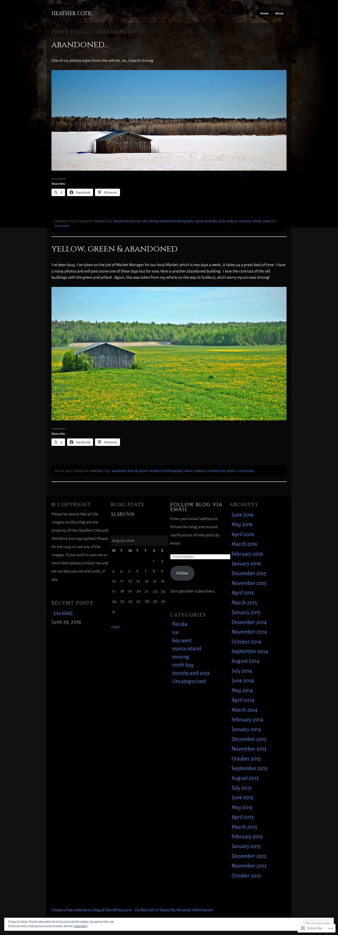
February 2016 (247, 554)
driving (153, 221)
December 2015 (249, 573)
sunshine (245, 221)
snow (221, 221)
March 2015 (244, 603)
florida (179, 624)
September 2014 (250, 651)
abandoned (120, 221)
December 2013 (249, 739)
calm (145, 221)
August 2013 (245, 778)
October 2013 (246, 759)
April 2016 (243, 534)
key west (182, 640)
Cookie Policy (81, 926)
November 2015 (249, 583)
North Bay (211, 221)
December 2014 (249, 622)
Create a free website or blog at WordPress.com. (92, 910)
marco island (186, 649)
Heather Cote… (72, 13)
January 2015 (246, 612)
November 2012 (249, 866)
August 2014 (245, 661)
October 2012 (246, 876)
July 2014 (242, 671)
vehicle (257, 221)
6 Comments (246, 471)
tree (222, 471)
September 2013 (249, 768)
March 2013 (244, 827)
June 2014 (243, 681)
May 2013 (242, 807)
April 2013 (243, 817)
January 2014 (246, 729)
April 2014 (243, 700)
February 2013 (247, 837)
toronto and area (191, 673)
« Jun (115, 627)
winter (267, 221)
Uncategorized (189, 681)
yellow (231, 471)
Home (264, 13)
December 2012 (249, 856)
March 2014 (245, 710)
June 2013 (242, 797)
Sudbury (231, 221)
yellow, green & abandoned (114, 249)
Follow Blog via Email (196, 507)
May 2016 (242, 524)
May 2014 (242, 690)
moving (99, 221)
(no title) (63, 613)
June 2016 (243, 515)
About (279, 13)
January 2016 (246, 564)
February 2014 (247, 720)
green (144, 471)
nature (199, 221)
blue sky (135, 221)
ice (175, 632)
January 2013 (246, 846)
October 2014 (246, 642)
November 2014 (249, 632)
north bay (96, 471)
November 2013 (249, 749)
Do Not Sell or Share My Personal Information (174, 910)
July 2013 (241, 788)
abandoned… (80, 44)
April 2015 (243, 593)
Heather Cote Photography (176, 221)
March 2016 (244, 544)
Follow (182, 573)
